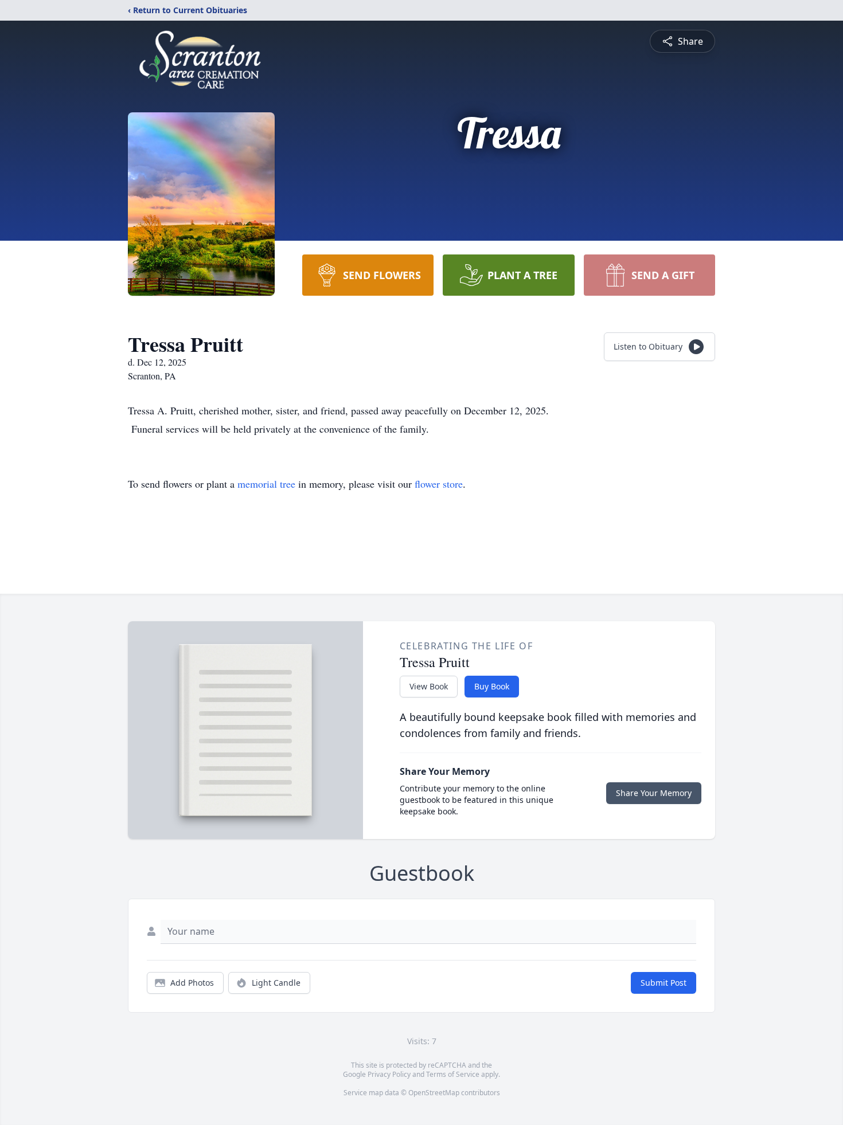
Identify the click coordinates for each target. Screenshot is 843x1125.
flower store (439, 484)
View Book (428, 686)
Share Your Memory (654, 792)
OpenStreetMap (433, 1092)
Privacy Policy (389, 1074)
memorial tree (266, 484)
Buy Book (491, 686)
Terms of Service (452, 1074)
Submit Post (663, 982)
